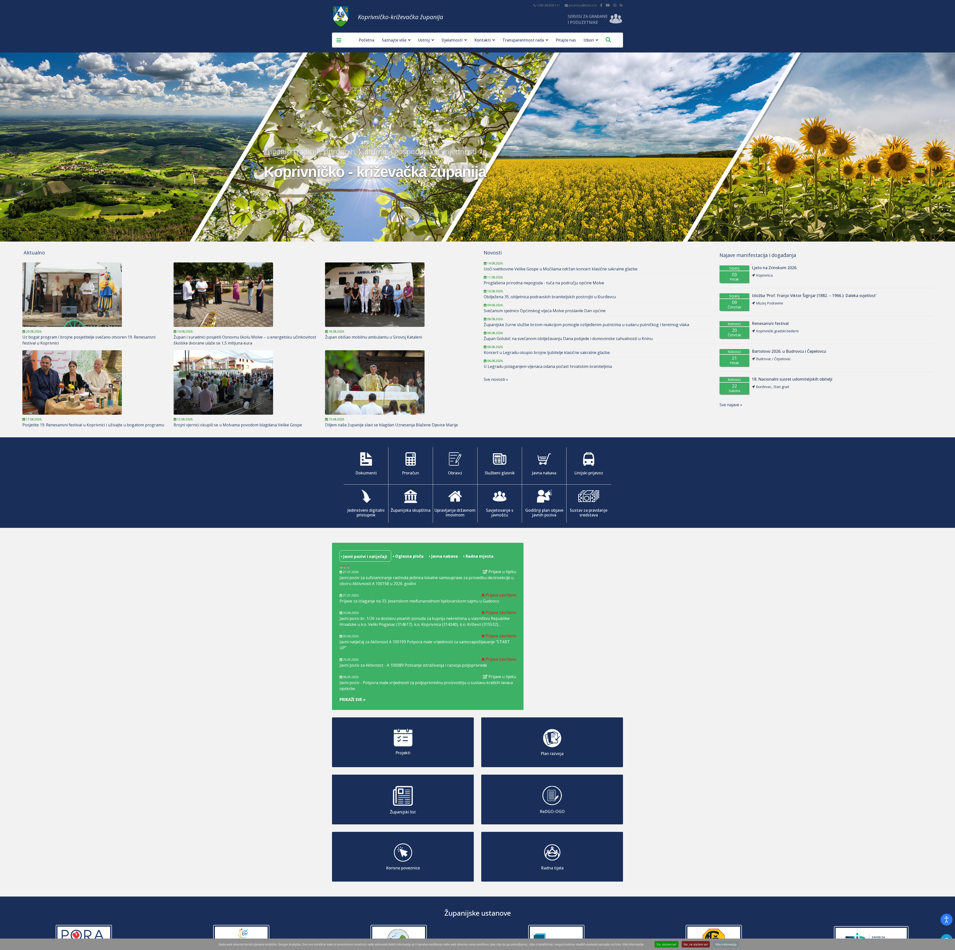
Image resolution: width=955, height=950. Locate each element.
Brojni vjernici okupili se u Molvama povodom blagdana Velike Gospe (238, 425)
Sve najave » (730, 404)
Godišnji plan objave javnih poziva (544, 512)
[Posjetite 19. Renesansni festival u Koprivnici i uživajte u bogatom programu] (95, 382)
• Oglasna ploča (408, 556)
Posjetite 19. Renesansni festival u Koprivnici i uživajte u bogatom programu (93, 425)
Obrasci (455, 473)
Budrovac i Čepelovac (773, 358)
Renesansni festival (770, 323)
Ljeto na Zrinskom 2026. (774, 267)
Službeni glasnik (500, 473)
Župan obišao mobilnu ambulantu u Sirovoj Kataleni (373, 337)
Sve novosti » (496, 379)
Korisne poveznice (403, 868)
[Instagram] (614, 5)
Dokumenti (366, 473)
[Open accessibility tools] (947, 920)
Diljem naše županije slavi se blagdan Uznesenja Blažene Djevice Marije (391, 425)
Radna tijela (552, 868)
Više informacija (726, 944)
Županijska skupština (410, 510)
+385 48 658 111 (548, 5)
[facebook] (601, 5)
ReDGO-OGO (552, 811)
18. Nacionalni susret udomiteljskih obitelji (792, 379)
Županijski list (403, 812)
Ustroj (424, 40)
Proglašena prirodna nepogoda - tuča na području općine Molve (544, 283)
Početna (366, 40)
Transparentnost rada (523, 40)
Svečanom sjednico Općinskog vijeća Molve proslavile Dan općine (545, 310)
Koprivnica (764, 275)
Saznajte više (394, 40)
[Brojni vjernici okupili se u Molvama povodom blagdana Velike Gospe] (247, 382)
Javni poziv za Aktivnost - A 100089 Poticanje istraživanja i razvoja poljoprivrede (413, 665)
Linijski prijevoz (588, 473)
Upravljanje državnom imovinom (455, 512)
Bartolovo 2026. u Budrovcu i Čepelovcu (789, 351)
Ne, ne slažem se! (696, 944)
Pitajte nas (566, 40)
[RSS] (621, 5)
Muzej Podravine (769, 303)
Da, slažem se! (666, 944)
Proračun (410, 473)
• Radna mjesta (477, 556)
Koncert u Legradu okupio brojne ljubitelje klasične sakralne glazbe (547, 352)
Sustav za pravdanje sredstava (588, 512)
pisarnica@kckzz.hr (583, 5)
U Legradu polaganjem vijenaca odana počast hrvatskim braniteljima (548, 366)
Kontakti (482, 40)
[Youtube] (608, 5)
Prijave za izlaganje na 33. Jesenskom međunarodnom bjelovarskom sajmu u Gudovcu (419, 601)
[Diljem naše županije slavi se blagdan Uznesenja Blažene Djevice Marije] (398, 382)
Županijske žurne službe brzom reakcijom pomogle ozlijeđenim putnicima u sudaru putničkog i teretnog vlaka (586, 324)
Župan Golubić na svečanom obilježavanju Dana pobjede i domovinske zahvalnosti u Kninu (568, 338)
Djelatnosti (452, 40)
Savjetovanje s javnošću (499, 512)
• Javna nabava (443, 556)
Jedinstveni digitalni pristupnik (365, 512)
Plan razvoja (552, 753)
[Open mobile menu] (337, 40)
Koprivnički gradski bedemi (777, 331)
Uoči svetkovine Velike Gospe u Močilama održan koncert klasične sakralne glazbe (560, 269)
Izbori (588, 40)
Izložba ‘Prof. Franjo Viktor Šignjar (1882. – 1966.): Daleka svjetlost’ (814, 295)
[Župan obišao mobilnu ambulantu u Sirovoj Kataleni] (398, 294)
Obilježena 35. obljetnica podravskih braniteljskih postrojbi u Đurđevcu (550, 297)
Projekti (402, 752)
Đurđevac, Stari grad (772, 386)
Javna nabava (544, 473)
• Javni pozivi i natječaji (363, 556)
